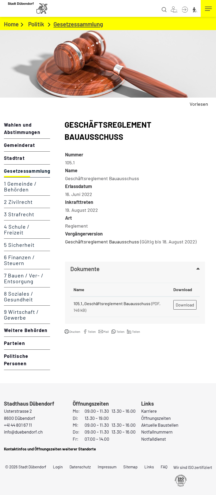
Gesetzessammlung (27, 172)
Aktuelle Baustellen (159, 424)
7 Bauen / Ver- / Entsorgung (23, 278)
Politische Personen (16, 359)
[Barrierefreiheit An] (195, 9)
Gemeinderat (19, 145)
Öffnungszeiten (156, 418)
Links (149, 466)
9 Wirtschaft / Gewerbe (21, 315)
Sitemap (130, 466)
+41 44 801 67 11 (18, 424)
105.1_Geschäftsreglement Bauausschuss (111, 303)
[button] (72, 331)
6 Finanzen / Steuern (19, 260)
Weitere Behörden (26, 330)
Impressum (107, 466)
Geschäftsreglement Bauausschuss (102, 241)
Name (78, 289)
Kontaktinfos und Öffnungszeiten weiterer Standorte (50, 448)
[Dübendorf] (28, 8)
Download (182, 289)
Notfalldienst (153, 438)
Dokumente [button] (85, 268)
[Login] (186, 9)
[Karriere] (175, 9)
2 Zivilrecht (18, 202)
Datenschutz (80, 466)
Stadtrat (14, 158)
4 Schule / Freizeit (17, 229)
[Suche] (165, 9)
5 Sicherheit (19, 245)
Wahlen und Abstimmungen (22, 128)
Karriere (149, 411)
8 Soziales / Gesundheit (18, 296)
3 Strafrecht (19, 214)
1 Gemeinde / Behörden (20, 186)
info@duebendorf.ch (23, 431)
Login (58, 466)
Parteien (14, 343)
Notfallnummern (157, 431)
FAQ (164, 466)
